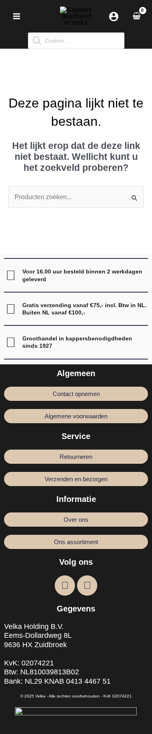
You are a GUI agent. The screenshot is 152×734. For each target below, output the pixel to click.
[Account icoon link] (114, 16)
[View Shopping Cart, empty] (136, 16)
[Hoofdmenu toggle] (16, 16)
